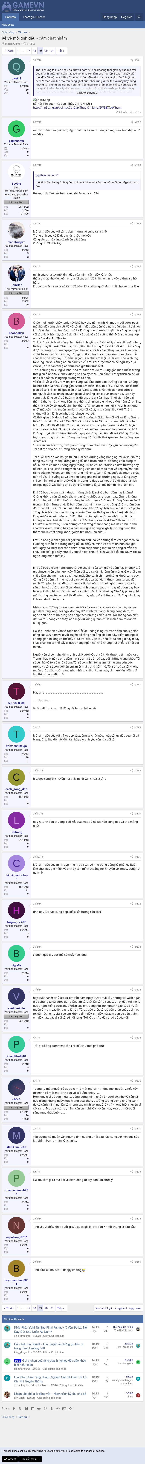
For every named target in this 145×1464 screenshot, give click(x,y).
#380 (138, 1261)
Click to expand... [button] (87, 92)
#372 (138, 903)
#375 (138, 1037)
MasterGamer (13, 43)
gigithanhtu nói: (45, 175)
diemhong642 (22, 1368)
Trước (9, 50)
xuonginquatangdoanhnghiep (30, 1385)
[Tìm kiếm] (139, 17)
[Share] (131, 60)
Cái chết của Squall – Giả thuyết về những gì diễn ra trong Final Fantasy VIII (48, 1346)
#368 (138, 727)
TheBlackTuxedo (123, 1330)
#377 (138, 1128)
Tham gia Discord (34, 17)
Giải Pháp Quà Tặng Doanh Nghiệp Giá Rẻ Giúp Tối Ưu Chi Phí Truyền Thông (50, 1379)
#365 (138, 266)
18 (34, 50)
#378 (138, 1171)
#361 (138, 59)
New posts (8, 24)
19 (40, 50)
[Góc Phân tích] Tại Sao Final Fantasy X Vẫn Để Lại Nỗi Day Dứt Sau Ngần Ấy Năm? (51, 1329)
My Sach (19, 1397)
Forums (10, 17)
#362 (138, 122)
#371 (138, 856)
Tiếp (59, 50)
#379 (138, 1218)
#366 (138, 314)
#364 (138, 223)
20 (46, 50)
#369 (138, 770)
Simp (130, 1396)
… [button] (23, 50)
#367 (138, 684)
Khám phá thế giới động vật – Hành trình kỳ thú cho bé (50, 1393)
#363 (138, 165)
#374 (138, 989)
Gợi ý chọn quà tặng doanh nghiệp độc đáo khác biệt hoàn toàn (50, 1362)
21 (52, 50)
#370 (138, 813)
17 (28, 50)
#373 (138, 946)
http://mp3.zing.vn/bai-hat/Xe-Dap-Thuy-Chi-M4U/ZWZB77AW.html (77, 107)
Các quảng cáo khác (54, 1368)
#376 (138, 1080)
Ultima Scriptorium (54, 1335)
